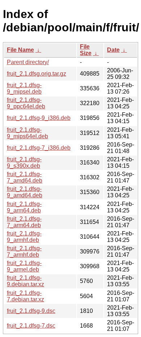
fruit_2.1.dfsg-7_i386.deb (38, 148)
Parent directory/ (28, 62)
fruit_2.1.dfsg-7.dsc (31, 326)
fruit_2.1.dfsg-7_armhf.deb (24, 251)
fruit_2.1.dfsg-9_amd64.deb (24, 192)
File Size (85, 50)
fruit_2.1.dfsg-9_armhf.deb (24, 236)
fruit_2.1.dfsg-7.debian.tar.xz (25, 296)
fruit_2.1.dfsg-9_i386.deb (38, 118)
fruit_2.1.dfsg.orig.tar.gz (36, 74)
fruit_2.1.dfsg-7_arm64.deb (24, 222)
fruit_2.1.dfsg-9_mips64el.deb (27, 133)
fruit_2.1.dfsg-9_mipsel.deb (24, 88)
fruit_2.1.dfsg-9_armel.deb (24, 266)
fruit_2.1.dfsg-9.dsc (31, 311)
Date (113, 50)
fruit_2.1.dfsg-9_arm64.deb (24, 207)
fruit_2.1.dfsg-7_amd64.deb (24, 177)
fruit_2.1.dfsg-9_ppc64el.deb (26, 103)
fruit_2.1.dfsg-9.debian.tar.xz (25, 281)
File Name (20, 50)
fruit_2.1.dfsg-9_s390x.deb (24, 162)
